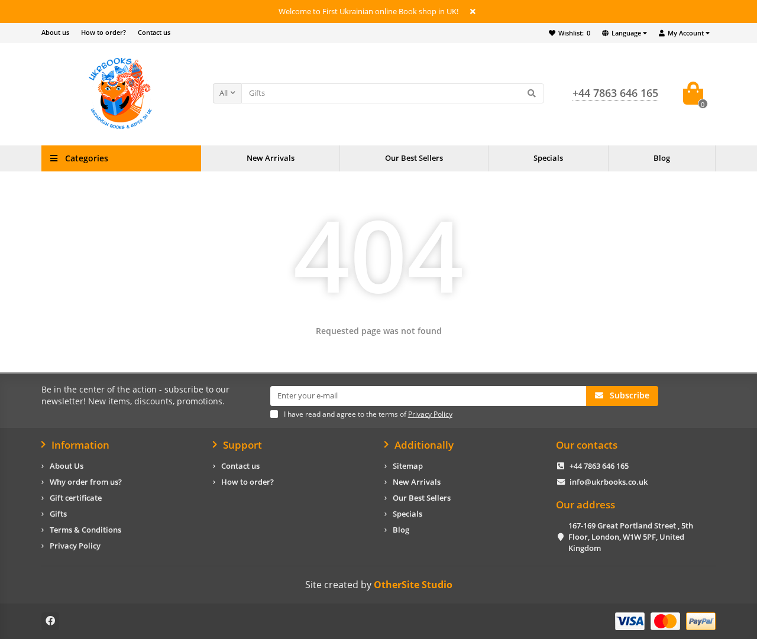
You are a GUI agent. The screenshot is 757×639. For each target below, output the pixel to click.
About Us (66, 465)
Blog (662, 158)
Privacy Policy (75, 545)
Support (242, 445)
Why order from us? (86, 481)
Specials (548, 158)
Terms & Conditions (85, 529)
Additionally (424, 445)
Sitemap (408, 465)
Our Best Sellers (414, 158)
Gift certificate (76, 497)
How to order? (103, 32)
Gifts (58, 513)
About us (55, 32)
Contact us (154, 32)
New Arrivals (271, 158)
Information (80, 445)
